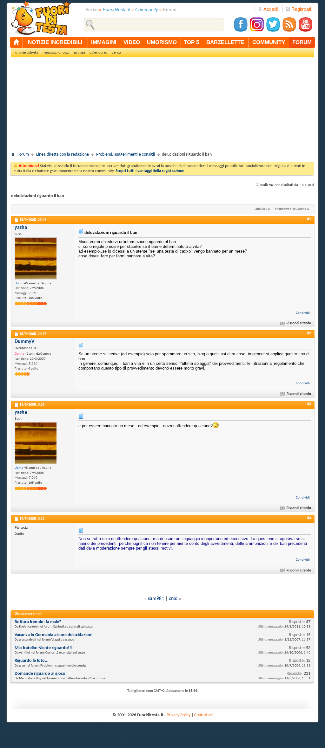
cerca (116, 52)
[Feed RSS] (289, 31)
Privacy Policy (178, 715)
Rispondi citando (299, 323)
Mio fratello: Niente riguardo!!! (44, 648)
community (268, 42)
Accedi (270, 9)
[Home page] (16, 42)
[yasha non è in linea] (36, 258)
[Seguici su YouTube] (305, 31)
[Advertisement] (162, 106)
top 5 (191, 42)
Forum (23, 154)
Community (146, 9)
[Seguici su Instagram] (256, 31)
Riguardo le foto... (32, 660)
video (131, 42)
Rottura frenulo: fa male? (38, 622)
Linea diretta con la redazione (62, 154)
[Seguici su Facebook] (240, 31)
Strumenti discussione (290, 209)
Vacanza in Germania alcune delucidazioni (53, 635)
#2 (309, 333)
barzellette (225, 42)
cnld (173, 598)
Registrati (301, 9)
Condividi (303, 313)
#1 (309, 219)
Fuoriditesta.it (116, 9)
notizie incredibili (55, 42)
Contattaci (203, 715)
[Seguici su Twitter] (273, 31)
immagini (103, 42)
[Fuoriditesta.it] (41, 17)
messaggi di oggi (56, 52)
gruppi (79, 52)
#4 (309, 518)
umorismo (162, 42)
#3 (309, 404)
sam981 (156, 598)
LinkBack (261, 209)
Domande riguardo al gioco (40, 673)
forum (302, 42)
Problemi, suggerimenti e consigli (125, 154)
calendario (98, 52)
